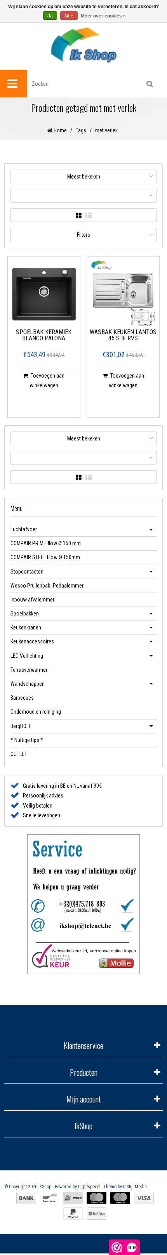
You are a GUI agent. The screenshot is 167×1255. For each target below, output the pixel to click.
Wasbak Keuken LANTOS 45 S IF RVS (123, 335)
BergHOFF (20, 726)
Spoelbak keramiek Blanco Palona (43, 335)
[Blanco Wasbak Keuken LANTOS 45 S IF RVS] (123, 292)
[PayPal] (73, 1213)
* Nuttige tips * (26, 740)
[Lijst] (88, 215)
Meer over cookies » (103, 16)
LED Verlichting (26, 656)
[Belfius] (96, 1213)
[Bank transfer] (26, 1198)
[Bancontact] (49, 1198)
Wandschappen (27, 684)
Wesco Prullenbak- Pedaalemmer (47, 585)
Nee (68, 16)
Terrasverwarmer (28, 670)
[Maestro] (120, 1198)
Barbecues (22, 698)
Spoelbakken (24, 613)
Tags (81, 130)
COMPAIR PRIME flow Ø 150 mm (45, 543)
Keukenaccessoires (32, 641)
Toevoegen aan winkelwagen (47, 380)
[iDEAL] (73, 1198)
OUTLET (18, 754)
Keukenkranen (25, 627)
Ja (50, 16)
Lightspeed (89, 1186)
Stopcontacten (26, 572)
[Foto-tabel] (79, 215)
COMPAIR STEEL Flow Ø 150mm (45, 557)
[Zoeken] (149, 83)
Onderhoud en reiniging (35, 712)
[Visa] (144, 1198)
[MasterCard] (96, 1198)
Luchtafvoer (23, 529)
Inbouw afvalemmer (32, 599)
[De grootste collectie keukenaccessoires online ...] (83, 44)
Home (59, 130)
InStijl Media (135, 1186)
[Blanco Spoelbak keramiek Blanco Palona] (44, 292)
